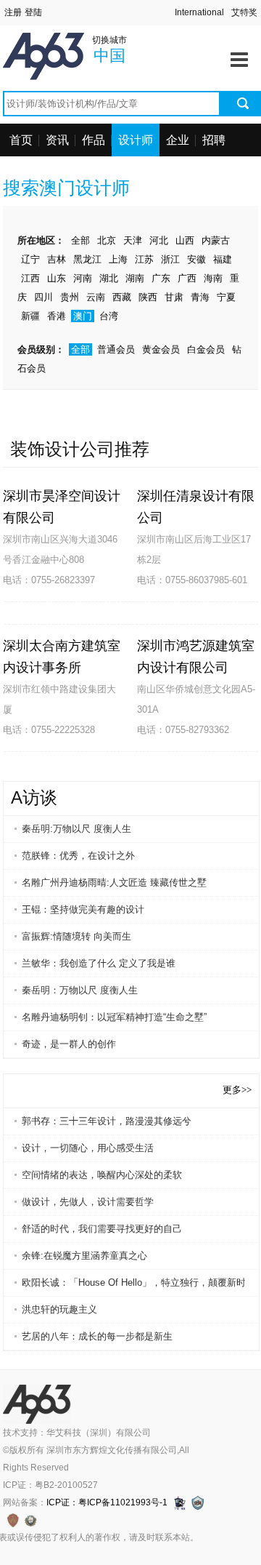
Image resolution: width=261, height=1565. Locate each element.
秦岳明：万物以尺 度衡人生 (80, 990)
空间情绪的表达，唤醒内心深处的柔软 (102, 1174)
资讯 (57, 140)
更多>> (237, 1089)
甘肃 (174, 297)
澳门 (82, 316)
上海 (118, 259)
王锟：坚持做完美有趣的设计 (83, 909)
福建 (222, 259)
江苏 (144, 259)
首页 (21, 140)
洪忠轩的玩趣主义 (59, 1309)
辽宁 (30, 259)
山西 (184, 240)
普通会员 (116, 349)
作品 (93, 140)
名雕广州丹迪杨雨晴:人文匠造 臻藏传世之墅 (114, 882)
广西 (187, 278)
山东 (56, 278)
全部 (80, 240)
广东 (161, 278)
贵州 (69, 297)
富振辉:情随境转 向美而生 (76, 936)
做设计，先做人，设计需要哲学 (88, 1201)
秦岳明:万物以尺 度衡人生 (76, 828)
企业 (177, 140)
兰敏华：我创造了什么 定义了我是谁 (98, 963)
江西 (30, 278)
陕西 (147, 297)
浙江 (170, 259)
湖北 (108, 278)
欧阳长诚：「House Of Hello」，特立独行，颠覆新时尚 (133, 1282)
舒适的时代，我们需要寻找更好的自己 (102, 1228)
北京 (106, 240)
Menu (239, 54)
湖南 (134, 278)
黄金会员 (161, 349)
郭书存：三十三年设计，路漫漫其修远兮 (106, 1121)
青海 (200, 297)
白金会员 (206, 349)
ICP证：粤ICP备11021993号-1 (106, 1502)
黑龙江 (87, 259)
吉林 (56, 259)
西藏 (121, 297)
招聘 (213, 140)
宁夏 (226, 297)
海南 (213, 278)
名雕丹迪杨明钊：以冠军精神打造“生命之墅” (114, 1017)
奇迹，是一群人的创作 (69, 1043)
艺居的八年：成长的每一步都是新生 (97, 1336)
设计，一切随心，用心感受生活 (88, 1147)
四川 (43, 297)
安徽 (196, 259)
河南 (82, 278)
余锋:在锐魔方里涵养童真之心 (84, 1255)
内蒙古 (216, 240)
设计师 (135, 140)
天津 (132, 240)
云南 (95, 297)
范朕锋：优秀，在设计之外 (78, 855)
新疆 (30, 316)
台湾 (108, 316)
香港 (56, 316)
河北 (158, 240)
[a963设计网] (64, 41)
